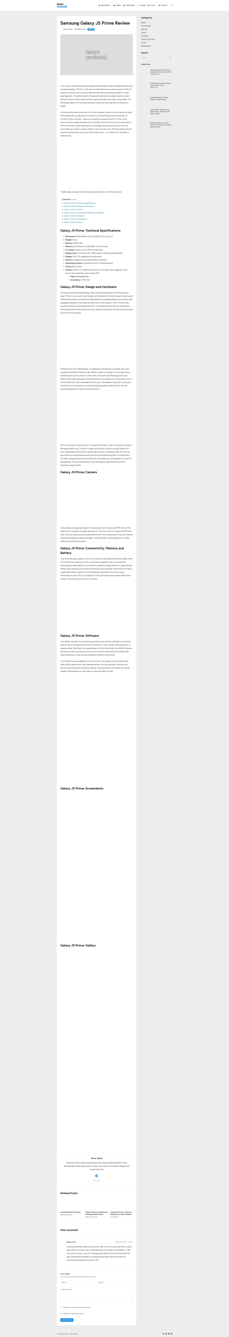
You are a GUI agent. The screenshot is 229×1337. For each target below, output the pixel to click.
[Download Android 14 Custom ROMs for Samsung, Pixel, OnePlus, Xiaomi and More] (144, 123)
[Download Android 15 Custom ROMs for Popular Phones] (144, 97)
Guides (118, 5)
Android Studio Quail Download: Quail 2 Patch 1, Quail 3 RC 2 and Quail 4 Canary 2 (160, 112)
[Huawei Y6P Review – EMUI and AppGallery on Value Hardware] (121, 1203)
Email (101, 1282)
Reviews (91, 29)
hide (73, 199)
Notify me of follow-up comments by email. (76, 1307)
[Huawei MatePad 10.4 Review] (71, 1203)
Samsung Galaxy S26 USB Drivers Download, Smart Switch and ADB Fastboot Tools (160, 72)
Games (143, 5)
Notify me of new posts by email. (73, 1313)
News (143, 32)
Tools (152, 5)
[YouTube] (171, 1333)
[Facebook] (163, 1333)
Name (64, 1282)
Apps (143, 22)
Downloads (130, 5)
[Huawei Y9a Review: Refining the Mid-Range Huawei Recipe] (96, 1203)
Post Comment (67, 1320)
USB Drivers (105, 5)
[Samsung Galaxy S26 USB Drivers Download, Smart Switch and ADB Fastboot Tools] (144, 70)
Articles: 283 (96, 1180)
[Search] (171, 5)
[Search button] (170, 58)
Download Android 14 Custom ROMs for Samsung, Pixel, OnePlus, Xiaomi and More (161, 125)
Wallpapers (146, 46)
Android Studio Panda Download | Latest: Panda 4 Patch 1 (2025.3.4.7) (160, 85)
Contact (164, 5)
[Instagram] (169, 1333)
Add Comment (67, 1289)
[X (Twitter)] (166, 1333)
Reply (130, 1242)
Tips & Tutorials (148, 39)
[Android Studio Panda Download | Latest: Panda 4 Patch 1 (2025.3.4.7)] (144, 83)
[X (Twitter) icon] (96, 1175)
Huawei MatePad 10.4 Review (70, 1212)
